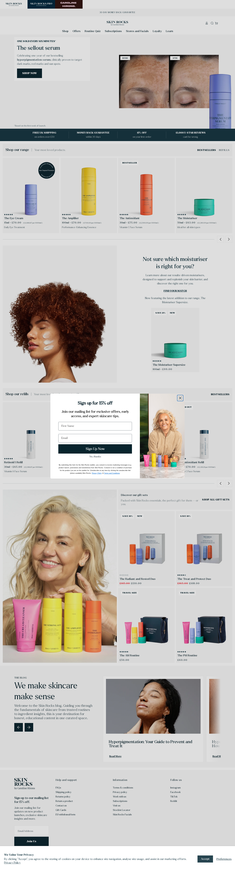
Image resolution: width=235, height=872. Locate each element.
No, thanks (95, 456)
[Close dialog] (180, 398)
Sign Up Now (95, 449)
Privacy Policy (12, 862)
